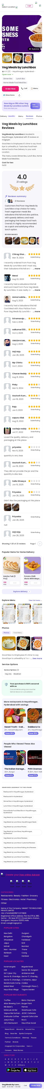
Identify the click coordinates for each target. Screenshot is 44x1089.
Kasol (6, 956)
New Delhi (8, 933)
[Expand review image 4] (32, 240)
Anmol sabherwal (19, 297)
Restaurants (7, 895)
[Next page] (40, 543)
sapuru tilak (18, 417)
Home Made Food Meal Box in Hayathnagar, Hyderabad (20, 812)
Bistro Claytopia (28, 1000)
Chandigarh (27, 936)
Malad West (9, 986)
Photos (6, 633)
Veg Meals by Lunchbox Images (15, 862)
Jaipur (6, 943)
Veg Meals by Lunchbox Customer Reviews (19, 843)
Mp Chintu (17, 362)
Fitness (4, 899)
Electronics (14, 899)
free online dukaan (29, 874)
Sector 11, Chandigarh (13, 980)
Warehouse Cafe (29, 1010)
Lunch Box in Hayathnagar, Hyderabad (18, 806)
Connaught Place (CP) (30, 986)
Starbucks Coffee (11, 1016)
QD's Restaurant (11, 1023)
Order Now (10, 89)
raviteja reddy (19, 428)
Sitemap (25, 1038)
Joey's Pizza (9, 1020)
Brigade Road (27, 967)
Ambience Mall (28, 973)
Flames (25, 1007)
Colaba (25, 983)
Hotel (23, 899)
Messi (15, 275)
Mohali (6, 946)
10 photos (35, 49)
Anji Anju (16, 351)
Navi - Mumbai (10, 949)
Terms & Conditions (12, 1038)
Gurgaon (25, 933)
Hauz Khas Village (11, 989)
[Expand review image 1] (8, 240)
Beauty (17, 895)
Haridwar (25, 956)
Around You (30, 1029)
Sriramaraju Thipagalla (19, 318)
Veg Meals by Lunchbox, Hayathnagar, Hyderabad (18, 832)
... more (36, 268)
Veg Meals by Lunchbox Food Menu (17, 857)
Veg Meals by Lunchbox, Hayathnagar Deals (20, 822)
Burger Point (27, 1003)
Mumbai (25, 946)
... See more (36, 658)
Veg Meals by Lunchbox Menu (14, 852)
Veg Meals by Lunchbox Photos (15, 827)
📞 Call (24, 88)
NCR (23, 943)
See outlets (35, 106)
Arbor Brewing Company (13, 1003)
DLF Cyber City (10, 973)
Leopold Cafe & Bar (30, 1016)
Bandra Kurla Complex (13, 983)
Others (21, 1065)
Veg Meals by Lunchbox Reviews (15, 838)
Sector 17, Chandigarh (30, 976)
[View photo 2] (7, 58)
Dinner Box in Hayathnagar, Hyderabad (18, 801)
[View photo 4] (28, 58)
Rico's (24, 1020)
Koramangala (9, 967)
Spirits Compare (25, 1033)
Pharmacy (32, 899)
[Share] (19, 95)
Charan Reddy (19, 373)
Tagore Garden (28, 989)
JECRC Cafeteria (29, 1013)
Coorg (24, 953)
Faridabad (26, 940)
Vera (29, 1046)
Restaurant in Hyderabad (13, 796)
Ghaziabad (8, 940)
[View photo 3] (18, 58)
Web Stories (18, 1050)
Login (29, 6)
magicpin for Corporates (15, 1046)
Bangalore (8, 936)
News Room (9, 1029)
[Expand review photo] (7, 507)
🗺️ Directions (9, 95)
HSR (5, 970)
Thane (24, 949)
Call (25, 1085)
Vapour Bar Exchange (13, 1013)
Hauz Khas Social (29, 1023)
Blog (6, 1033)
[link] (11, 571)
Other (4, 903)
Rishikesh (7, 953)
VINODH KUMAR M (19, 340)
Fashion (25, 895)
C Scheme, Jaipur (29, 980)
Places (33, 1038)
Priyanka (16, 492)
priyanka (16, 447)
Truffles (7, 1000)
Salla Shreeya (19, 481)
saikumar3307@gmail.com (19, 329)
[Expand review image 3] (24, 240)
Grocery (34, 895)
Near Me (13, 1033)
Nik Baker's (8, 1007)
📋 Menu (34, 88)
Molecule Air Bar (10, 1010)
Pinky (14, 384)
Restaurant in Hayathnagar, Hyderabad (18, 792)
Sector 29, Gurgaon (30, 970)
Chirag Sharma (19, 254)
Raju (14, 406)
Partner (8, 1042)
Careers (8, 1050)
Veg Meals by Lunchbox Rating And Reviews (20, 847)
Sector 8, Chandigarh (13, 976)
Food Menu (18, 633)
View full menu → (35, 600)
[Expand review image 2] (16, 240)
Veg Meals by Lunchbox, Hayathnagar (18, 817)
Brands (15, 1042)
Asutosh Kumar (19, 395)
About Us (19, 1029)
